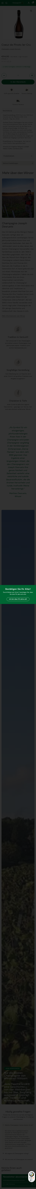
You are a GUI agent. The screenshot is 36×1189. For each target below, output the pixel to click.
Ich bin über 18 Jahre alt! (18, 599)
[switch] (31, 1180)
